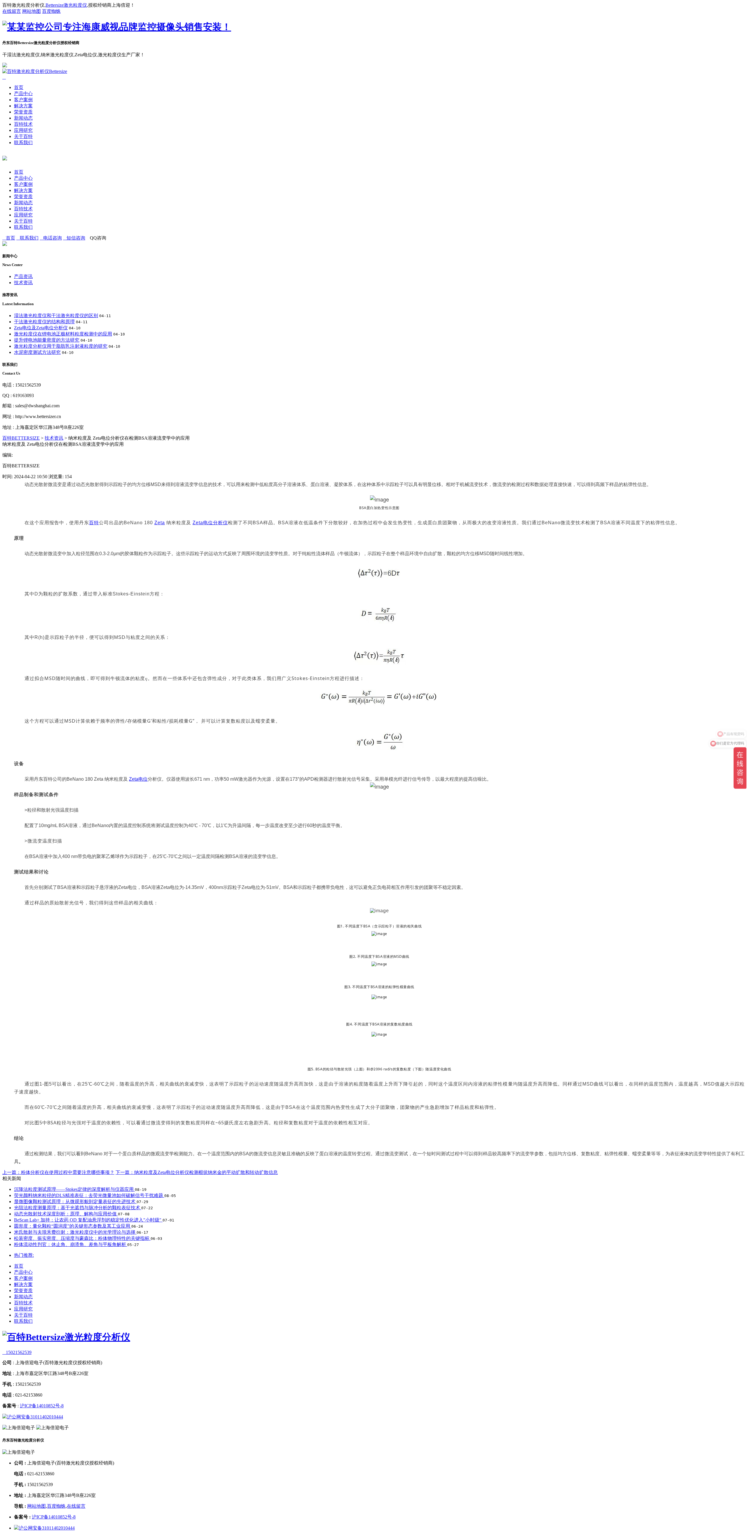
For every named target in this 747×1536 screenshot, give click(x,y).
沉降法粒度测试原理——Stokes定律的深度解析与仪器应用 (74, 1189)
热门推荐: (24, 1255)
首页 (18, 87)
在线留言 (11, 11)
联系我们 (23, 142)
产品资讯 (23, 276)
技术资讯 (23, 282)
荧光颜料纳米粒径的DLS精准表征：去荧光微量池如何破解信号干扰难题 (89, 1195)
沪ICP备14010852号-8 (42, 1405)
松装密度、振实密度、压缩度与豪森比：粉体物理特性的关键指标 (82, 1238)
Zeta (159, 522)
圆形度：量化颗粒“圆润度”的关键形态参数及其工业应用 (72, 1226)
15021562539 (17, 1352)
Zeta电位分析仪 (210, 522)
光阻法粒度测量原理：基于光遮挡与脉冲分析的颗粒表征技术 (77, 1207)
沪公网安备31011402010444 (35, 1416)
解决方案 (23, 105)
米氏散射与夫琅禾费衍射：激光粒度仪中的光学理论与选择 (75, 1232)
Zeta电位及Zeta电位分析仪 (41, 327)
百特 (94, 522)
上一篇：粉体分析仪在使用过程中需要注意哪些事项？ (58, 1172)
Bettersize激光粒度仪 (66, 5)
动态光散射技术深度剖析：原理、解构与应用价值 (66, 1213)
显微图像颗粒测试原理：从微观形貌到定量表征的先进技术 (75, 1201)
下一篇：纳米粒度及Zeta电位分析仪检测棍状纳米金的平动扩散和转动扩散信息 (197, 1172)
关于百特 (23, 136)
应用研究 (23, 130)
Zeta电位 (138, 779)
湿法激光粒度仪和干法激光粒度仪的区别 (56, 315)
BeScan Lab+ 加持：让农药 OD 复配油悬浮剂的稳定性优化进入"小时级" (88, 1219)
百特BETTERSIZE (21, 438)
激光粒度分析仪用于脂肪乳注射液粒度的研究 (60, 346)
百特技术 (23, 124)
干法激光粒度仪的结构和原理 (44, 321)
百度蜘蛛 (51, 11)
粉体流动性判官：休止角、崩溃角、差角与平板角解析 (70, 1244)
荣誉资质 (23, 111)
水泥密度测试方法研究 (37, 352)
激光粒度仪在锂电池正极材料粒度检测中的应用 (63, 333)
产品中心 (23, 93)
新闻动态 (23, 118)
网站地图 (31, 11)
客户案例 (23, 99)
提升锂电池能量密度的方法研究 (46, 340)
